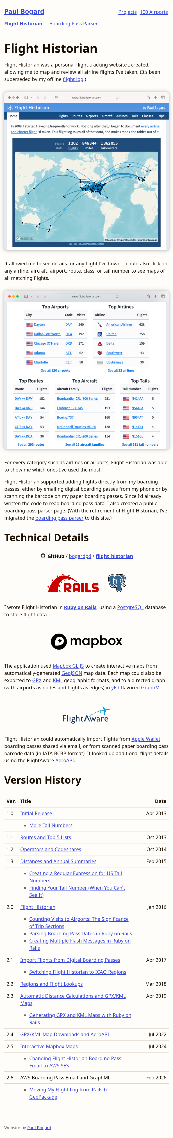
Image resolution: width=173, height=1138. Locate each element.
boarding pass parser (59, 517)
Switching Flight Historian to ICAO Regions (77, 972)
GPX (37, 680)
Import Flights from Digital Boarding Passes (70, 960)
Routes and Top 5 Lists (45, 837)
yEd (115, 687)
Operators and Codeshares (50, 849)
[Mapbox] (86, 640)
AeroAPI (64, 760)
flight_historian (114, 556)
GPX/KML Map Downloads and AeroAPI (64, 1034)
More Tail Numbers (51, 825)
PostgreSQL (130, 607)
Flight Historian (23, 23)
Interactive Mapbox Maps (49, 1046)
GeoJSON (71, 673)
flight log (73, 79)
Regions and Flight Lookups (51, 984)
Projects (127, 12)
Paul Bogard (24, 11)
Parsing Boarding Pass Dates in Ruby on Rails (80, 933)
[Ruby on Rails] (73, 581)
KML (58, 680)
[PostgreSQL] (116, 581)
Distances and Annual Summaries (58, 861)
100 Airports (154, 12)
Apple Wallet (146, 739)
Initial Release (36, 813)
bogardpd (80, 556)
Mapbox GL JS (68, 665)
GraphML (151, 687)
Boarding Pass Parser (73, 23)
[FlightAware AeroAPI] (86, 713)
